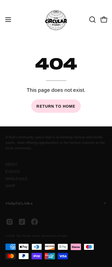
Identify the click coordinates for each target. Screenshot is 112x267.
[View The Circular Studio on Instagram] (9, 222)
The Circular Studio (28, 235)
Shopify (62, 235)
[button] (92, 19)
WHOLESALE (16, 179)
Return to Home (55, 106)
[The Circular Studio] (56, 19)
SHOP (10, 186)
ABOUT (11, 164)
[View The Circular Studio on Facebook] (34, 222)
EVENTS (12, 172)
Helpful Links (19, 203)
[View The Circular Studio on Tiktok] (22, 222)
